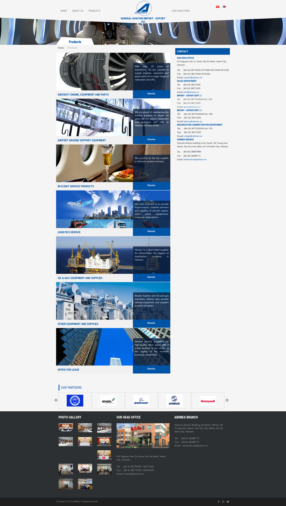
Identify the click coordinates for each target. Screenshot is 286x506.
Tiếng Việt (217, 6)
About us (77, 11)
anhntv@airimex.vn (191, 107)
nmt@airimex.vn (191, 92)
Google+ (223, 501)
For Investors (181, 11)
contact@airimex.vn (192, 77)
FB (219, 501)
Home (63, 11)
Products (94, 11)
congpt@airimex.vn (193, 136)
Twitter (228, 501)
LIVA (95, 501)
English (224, 6)
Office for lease (68, 369)
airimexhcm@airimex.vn (194, 159)
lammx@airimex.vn (193, 121)
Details (151, 368)
